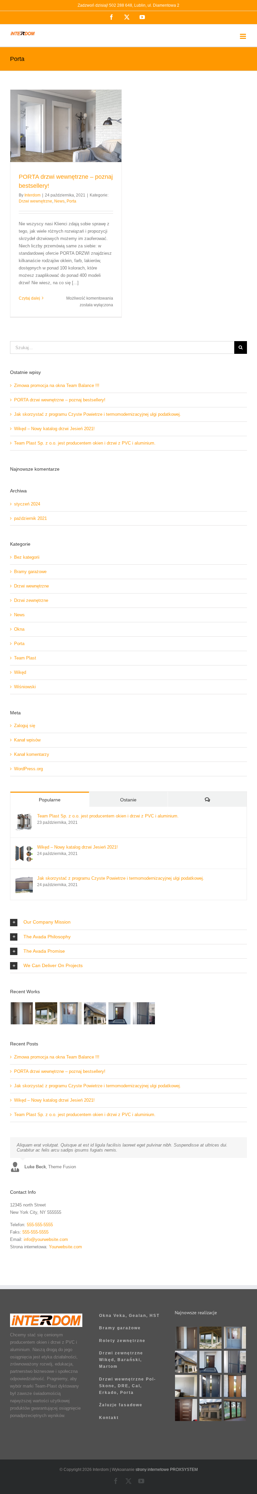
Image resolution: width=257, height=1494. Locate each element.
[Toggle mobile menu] (243, 36)
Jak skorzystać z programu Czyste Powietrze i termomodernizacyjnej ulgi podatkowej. (97, 414)
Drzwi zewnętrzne (31, 600)
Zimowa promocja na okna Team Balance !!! (56, 385)
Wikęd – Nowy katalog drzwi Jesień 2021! (54, 428)
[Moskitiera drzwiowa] (143, 1013)
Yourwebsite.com (65, 1246)
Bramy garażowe (30, 571)
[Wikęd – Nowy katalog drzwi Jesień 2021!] (24, 848)
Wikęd (20, 672)
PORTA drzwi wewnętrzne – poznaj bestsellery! (59, 399)
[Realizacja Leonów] (94, 1013)
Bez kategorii (26, 557)
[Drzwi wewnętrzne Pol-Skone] (186, 1410)
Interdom (32, 195)
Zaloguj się (24, 725)
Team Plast (25, 657)
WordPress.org (28, 768)
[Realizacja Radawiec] (186, 1386)
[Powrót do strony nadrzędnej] (128, 1269)
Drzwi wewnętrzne (35, 201)
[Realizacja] (21, 1013)
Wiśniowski (25, 686)
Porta (71, 201)
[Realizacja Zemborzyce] (210, 1386)
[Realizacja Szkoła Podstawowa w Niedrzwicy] (70, 1013)
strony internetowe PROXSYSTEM (167, 1469)
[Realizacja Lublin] (119, 1013)
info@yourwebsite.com (46, 1239)
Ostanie (128, 799)
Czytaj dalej (29, 298)
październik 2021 (30, 518)
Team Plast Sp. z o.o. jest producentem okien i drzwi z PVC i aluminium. (85, 443)
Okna (19, 629)
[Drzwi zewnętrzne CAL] (235, 1386)
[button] (128, 922)
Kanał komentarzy (31, 754)
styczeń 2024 (27, 503)
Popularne (50, 799)
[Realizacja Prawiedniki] (46, 1013)
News (59, 201)
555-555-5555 (40, 1224)
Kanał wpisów (27, 739)
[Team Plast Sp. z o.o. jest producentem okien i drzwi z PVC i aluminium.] (24, 816)
